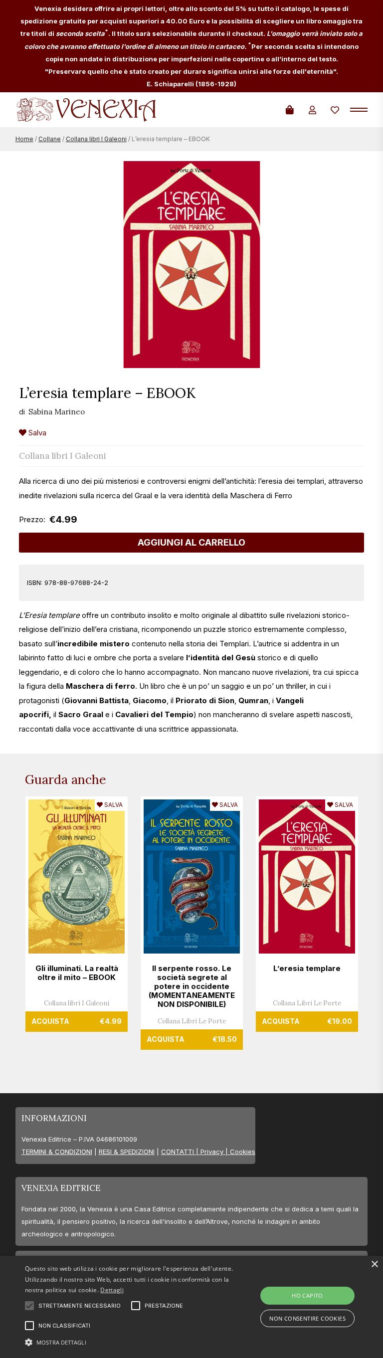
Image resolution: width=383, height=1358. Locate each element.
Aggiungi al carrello (191, 542)
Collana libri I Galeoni (96, 139)
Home (24, 139)
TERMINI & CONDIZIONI (56, 1152)
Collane (49, 139)
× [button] (374, 1264)
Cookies (242, 1152)
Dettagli (111, 1290)
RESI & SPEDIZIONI (127, 1152)
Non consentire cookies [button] (307, 1318)
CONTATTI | (180, 1152)
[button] (133, 1341)
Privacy (211, 1152)
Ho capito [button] (307, 1295)
